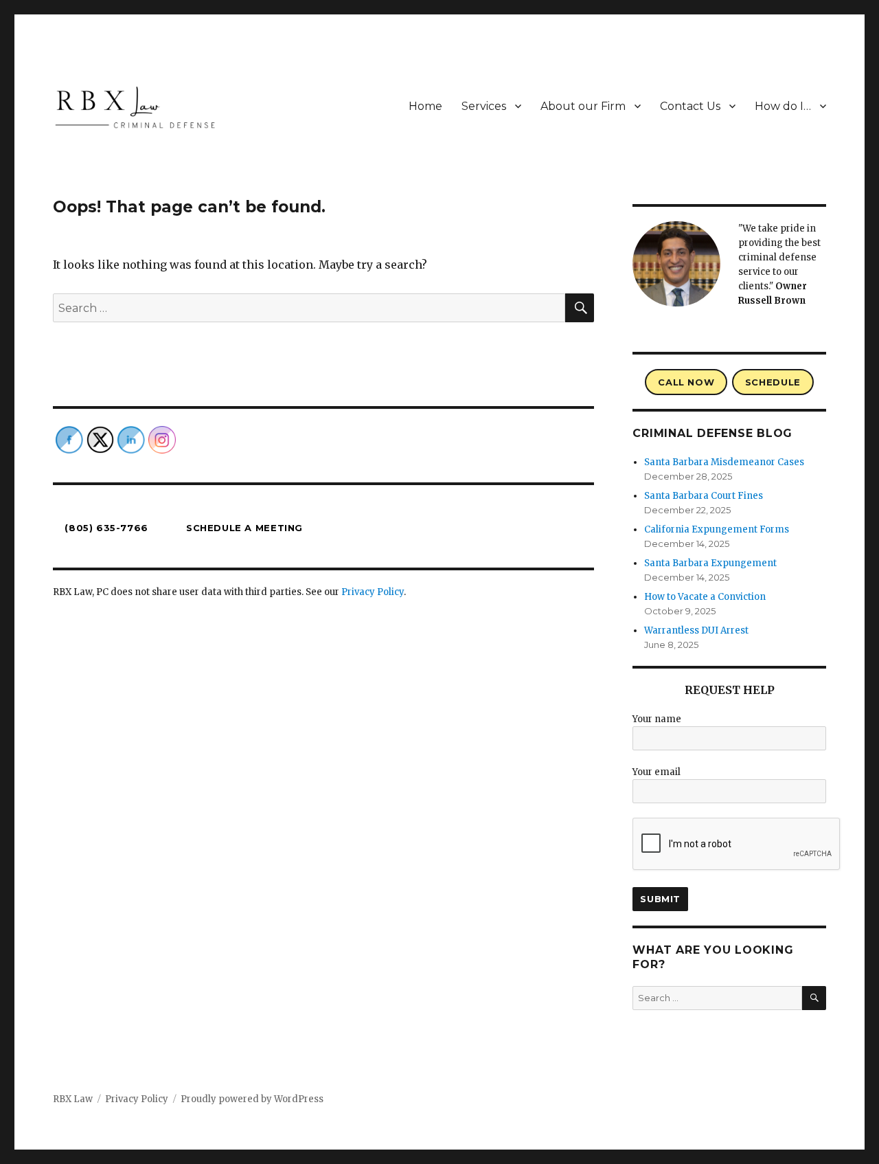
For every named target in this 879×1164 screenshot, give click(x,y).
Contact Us (690, 106)
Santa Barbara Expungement (710, 563)
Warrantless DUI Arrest (696, 630)
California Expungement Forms (716, 529)
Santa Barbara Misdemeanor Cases (724, 462)
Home (425, 106)
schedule (773, 382)
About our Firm (583, 106)
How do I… (783, 106)
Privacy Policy (372, 592)
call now (686, 382)
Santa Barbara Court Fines (703, 496)
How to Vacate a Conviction (705, 597)
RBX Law (73, 1099)
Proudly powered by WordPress (252, 1099)
